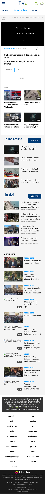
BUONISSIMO (19, 479)
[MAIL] (42, 3)
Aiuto (30, 484)
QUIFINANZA (38, 477)
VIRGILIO (10, 475)
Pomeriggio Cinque (12, 457)
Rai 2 (12, 431)
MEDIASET (9, 70)
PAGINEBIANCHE (8, 477)
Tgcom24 (32, 447)
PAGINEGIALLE (18, 475)
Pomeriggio (32, 431)
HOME (3, 17)
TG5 (19, 70)
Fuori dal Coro (12, 426)
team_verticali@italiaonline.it (16, 408)
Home (5, 10)
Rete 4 (12, 441)
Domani (33, 462)
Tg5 (32, 426)
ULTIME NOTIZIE (11, 17)
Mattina (33, 421)
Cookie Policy (34, 482)
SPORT (26, 326)
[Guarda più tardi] (37, 49)
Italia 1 (12, 462)
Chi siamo (9, 482)
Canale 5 (12, 452)
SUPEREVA (27, 479)
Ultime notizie (20, 10)
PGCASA (40, 475)
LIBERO (4, 475)
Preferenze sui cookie (19, 484)
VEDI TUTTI (35, 140)
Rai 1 (12, 421)
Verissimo (12, 416)
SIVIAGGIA (30, 477)
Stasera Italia (12, 436)
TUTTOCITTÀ (18, 477)
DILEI (24, 477)
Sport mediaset (33, 457)
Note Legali (18, 482)
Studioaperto (33, 436)
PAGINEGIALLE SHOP (30, 475)
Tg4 (32, 416)
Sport (34, 10)
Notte (33, 452)
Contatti (14, 467)
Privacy (26, 482)
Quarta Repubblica (12, 447)
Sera (33, 441)
